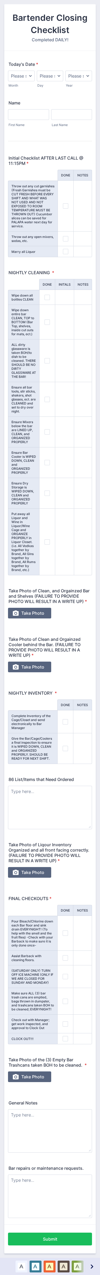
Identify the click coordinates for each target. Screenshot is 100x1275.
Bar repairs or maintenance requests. (46, 1168)
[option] (21, 1266)
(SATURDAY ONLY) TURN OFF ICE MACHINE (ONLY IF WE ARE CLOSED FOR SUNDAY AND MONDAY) (32, 977)
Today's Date (23, 64)
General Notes (23, 1103)
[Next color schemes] (91, 1266)
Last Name (60, 125)
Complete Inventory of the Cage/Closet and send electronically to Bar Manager (31, 722)
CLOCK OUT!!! (22, 1039)
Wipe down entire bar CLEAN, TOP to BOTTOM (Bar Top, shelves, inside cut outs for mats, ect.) (22, 322)
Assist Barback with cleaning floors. (26, 958)
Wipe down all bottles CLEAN (22, 297)
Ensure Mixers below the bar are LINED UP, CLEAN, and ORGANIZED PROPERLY (22, 432)
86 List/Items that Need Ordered (41, 779)
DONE (65, 175)
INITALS (65, 284)
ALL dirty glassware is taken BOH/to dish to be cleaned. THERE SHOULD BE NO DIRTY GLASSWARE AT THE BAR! (23, 361)
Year (69, 85)
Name (14, 103)
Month (13, 85)
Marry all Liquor (23, 252)
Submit (50, 1239)
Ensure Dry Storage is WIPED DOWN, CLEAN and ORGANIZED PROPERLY (22, 493)
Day (40, 85)
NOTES (82, 175)
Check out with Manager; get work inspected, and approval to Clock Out (30, 1024)
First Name (17, 125)
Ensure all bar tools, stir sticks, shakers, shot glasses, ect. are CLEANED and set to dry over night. (23, 399)
